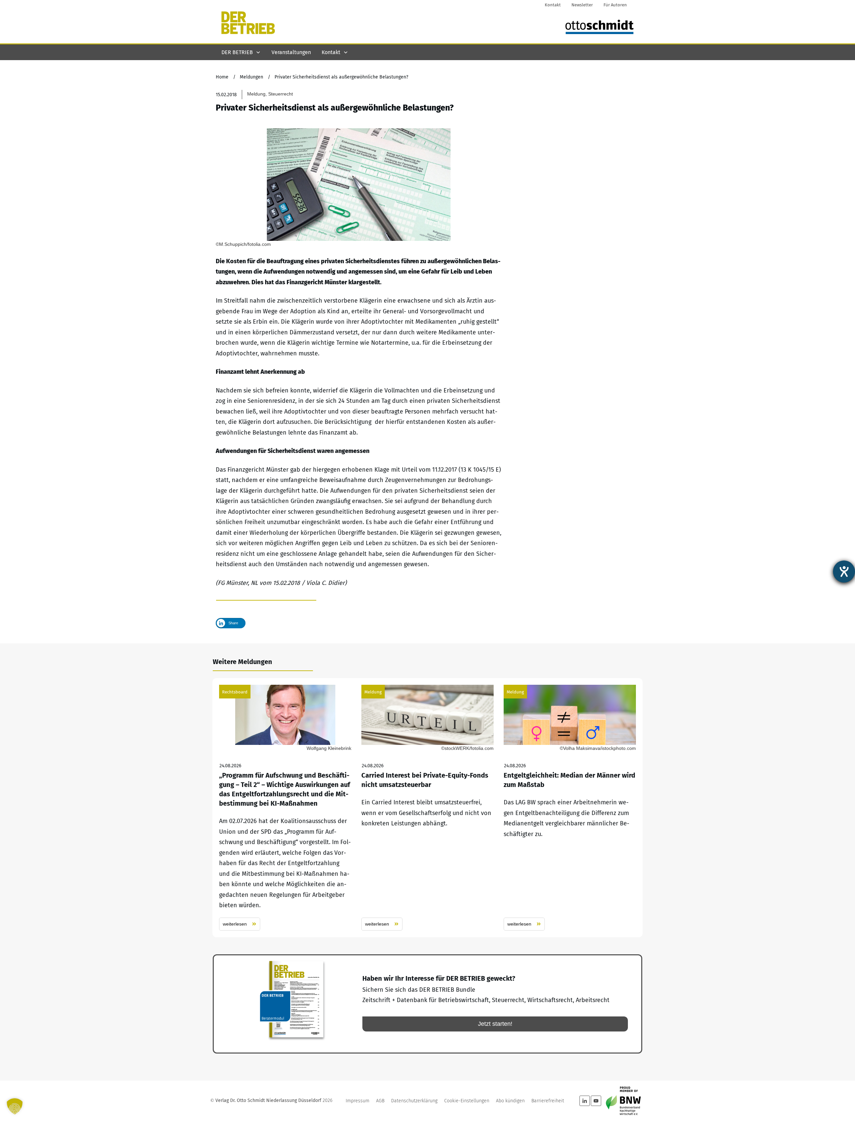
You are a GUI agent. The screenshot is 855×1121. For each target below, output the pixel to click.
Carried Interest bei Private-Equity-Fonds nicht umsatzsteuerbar (427, 808)
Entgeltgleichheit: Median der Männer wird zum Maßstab (570, 808)
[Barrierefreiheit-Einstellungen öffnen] (844, 571)
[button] (14, 1106)
